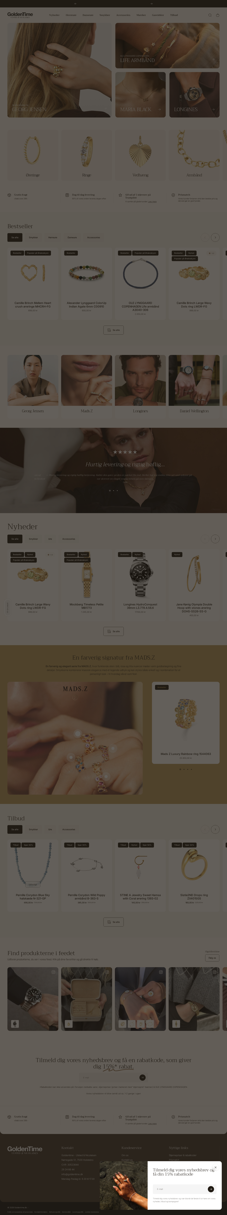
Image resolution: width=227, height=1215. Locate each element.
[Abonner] (211, 1189)
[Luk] (215, 1167)
